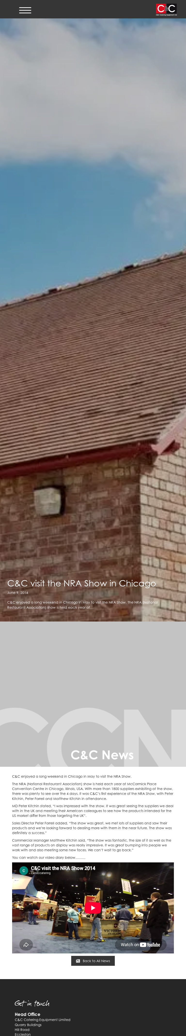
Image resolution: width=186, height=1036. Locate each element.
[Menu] (25, 10)
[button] (93, 961)
